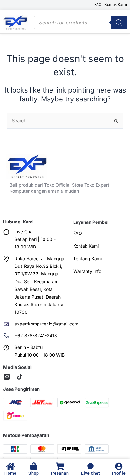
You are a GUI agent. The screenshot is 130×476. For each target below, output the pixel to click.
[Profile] (119, 466)
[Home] (10, 466)
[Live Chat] (90, 466)
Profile (119, 473)
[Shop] (34, 466)
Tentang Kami (87, 258)
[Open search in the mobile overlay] (80, 22)
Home (10, 473)
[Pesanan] (60, 466)
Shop (33, 473)
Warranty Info (87, 271)
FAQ (97, 5)
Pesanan (60, 473)
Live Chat (90, 473)
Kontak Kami (115, 5)
